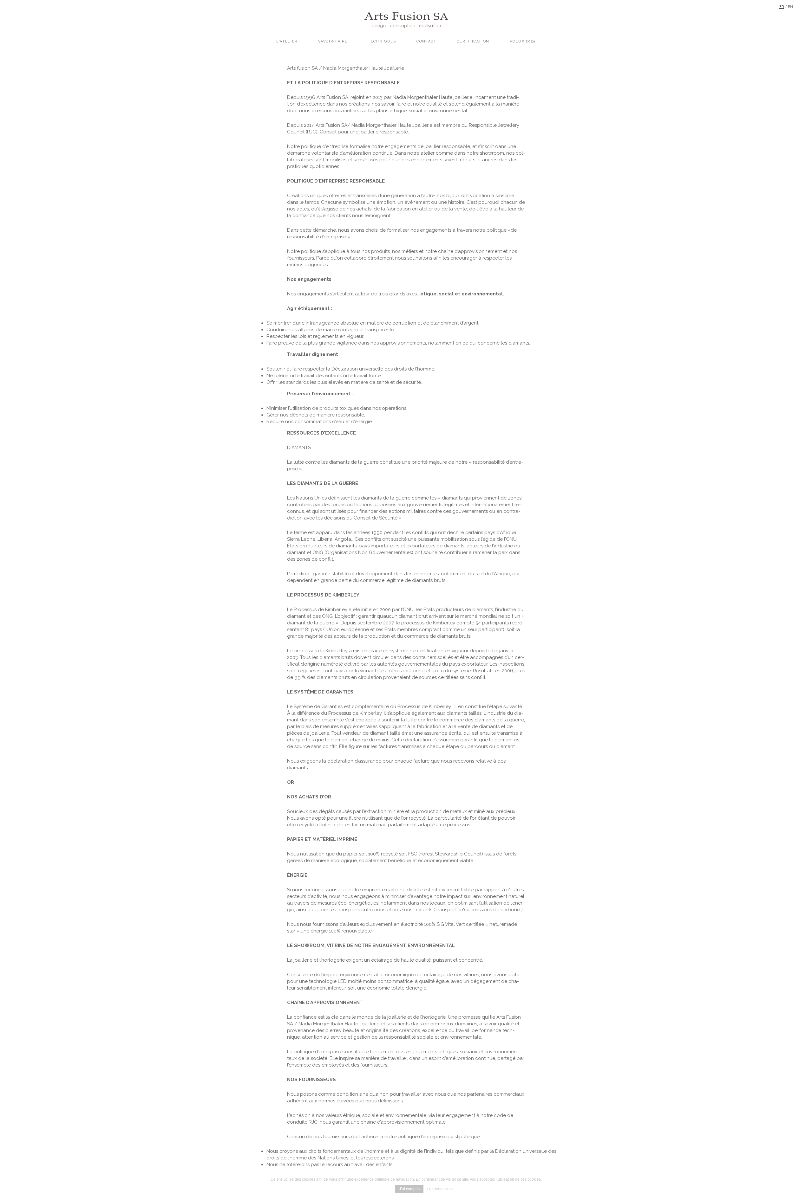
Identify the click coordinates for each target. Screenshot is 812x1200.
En (790, 7)
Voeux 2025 (523, 41)
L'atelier (287, 41)
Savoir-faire (333, 41)
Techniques (382, 41)
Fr (781, 7)
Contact (426, 41)
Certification (473, 41)
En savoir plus (440, 1189)
